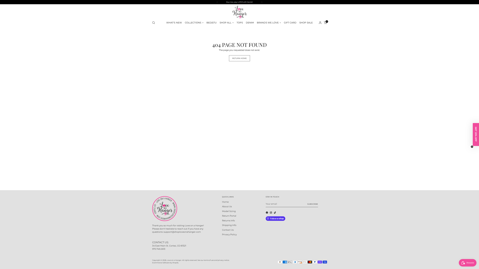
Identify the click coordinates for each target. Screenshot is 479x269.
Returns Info (228, 220)
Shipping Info (229, 225)
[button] (476, 134)
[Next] (262, 2)
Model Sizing (229, 211)
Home (225, 202)
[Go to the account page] (320, 22)
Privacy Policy (229, 234)
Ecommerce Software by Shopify (165, 263)
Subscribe (312, 204)
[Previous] (217, 2)
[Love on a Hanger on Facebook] (267, 213)
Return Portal (229, 216)
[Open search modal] (153, 22)
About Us (227, 206)
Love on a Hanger (174, 260)
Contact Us (228, 230)
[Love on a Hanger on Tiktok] (275, 213)
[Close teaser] (472, 146)
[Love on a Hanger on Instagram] (271, 213)
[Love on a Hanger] (239, 12)
